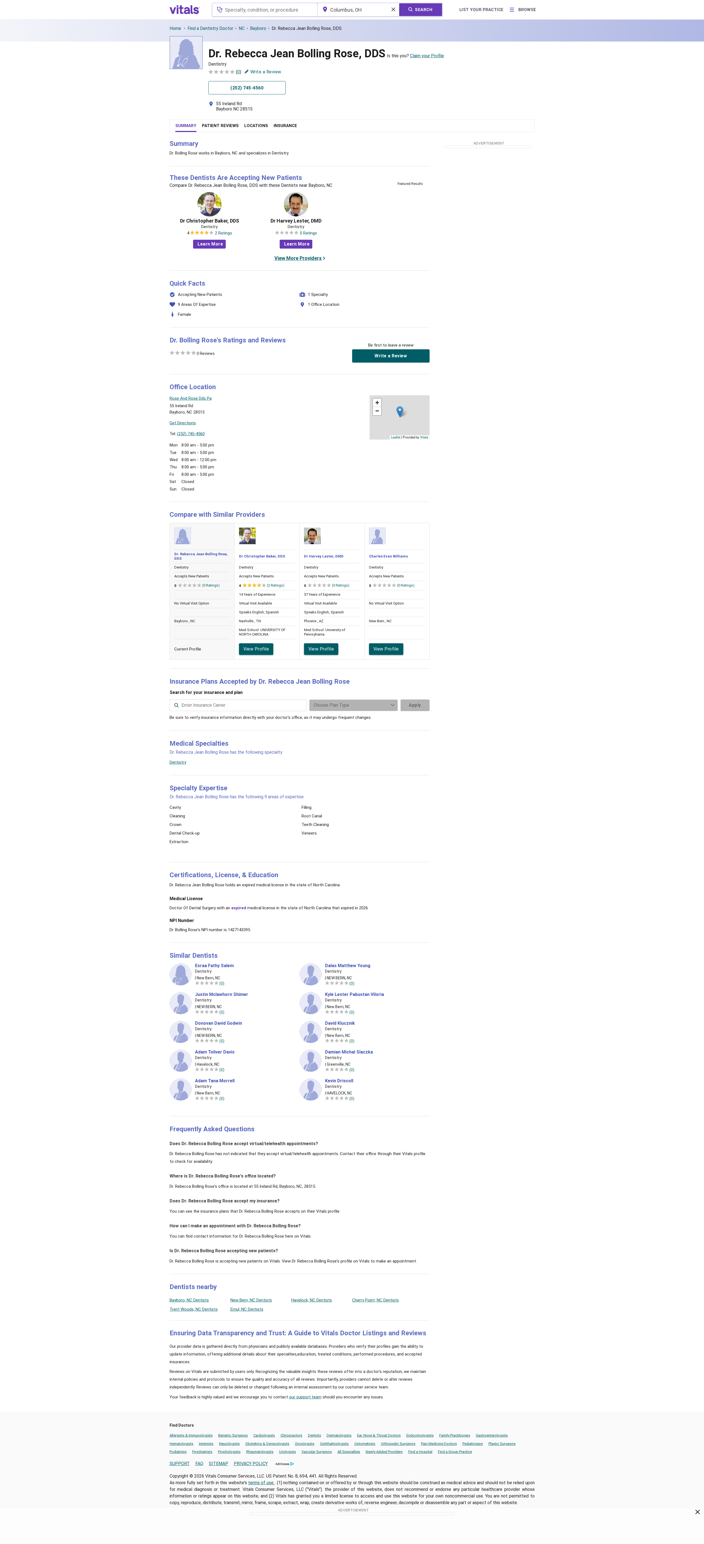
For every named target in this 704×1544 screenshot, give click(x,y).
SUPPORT (180, 1463)
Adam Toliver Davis (215, 1052)
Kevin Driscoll (339, 1080)
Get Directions (183, 422)
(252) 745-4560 (191, 433)
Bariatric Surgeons (233, 1435)
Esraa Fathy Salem (214, 965)
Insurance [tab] (285, 125)
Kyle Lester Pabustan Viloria (354, 994)
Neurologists (229, 1444)
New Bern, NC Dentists (251, 1300)
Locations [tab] (256, 125)
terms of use (261, 1482)
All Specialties (348, 1452)
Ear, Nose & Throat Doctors (379, 1435)
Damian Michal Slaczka (349, 1052)
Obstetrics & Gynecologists (267, 1444)
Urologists (287, 1452)
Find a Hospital (420, 1452)
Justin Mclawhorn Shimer (221, 994)
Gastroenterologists (492, 1435)
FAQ (199, 1463)
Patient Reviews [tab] (220, 125)
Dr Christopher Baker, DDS (209, 220)
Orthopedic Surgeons (398, 1444)
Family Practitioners (454, 1435)
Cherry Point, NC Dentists (375, 1300)
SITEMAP (218, 1463)
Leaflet (395, 437)
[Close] (697, 1513)
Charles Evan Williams (388, 556)
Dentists (314, 1435)
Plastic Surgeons (502, 1444)
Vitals (424, 437)
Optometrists (364, 1444)
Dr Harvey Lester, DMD (296, 220)
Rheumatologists (260, 1452)
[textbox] (264, 9)
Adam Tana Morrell (215, 1080)
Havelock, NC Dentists (311, 1300)
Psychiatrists (202, 1452)
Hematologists (181, 1444)
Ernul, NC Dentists (246, 1309)
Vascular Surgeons (317, 1452)
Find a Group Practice (455, 1452)
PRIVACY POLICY (251, 1463)
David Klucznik (340, 1023)
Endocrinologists (420, 1435)
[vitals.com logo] (185, 9)
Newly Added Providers (384, 1452)
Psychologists (229, 1452)
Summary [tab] (185, 125)
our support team (305, 1397)
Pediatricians (473, 1444)
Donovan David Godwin (218, 1023)
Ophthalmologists (334, 1444)
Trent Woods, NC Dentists (194, 1309)
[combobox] (264, 9)
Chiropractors (291, 1435)
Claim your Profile (427, 55)
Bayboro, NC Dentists (189, 1300)
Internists (206, 1444)
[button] (399, 411)
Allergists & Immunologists (191, 1435)
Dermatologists (339, 1435)
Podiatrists (178, 1452)
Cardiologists (264, 1435)
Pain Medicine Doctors (439, 1444)
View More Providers (298, 258)
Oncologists (305, 1444)
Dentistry (178, 762)
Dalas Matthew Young (347, 965)
